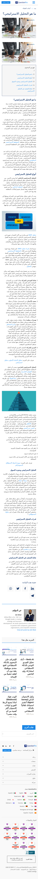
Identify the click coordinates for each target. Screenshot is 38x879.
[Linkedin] (32, 588)
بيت (35, 8)
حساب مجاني (6, 2)
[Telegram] (32, 596)
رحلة (34, 757)
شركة (33, 782)
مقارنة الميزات (31, 774)
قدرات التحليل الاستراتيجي (24, 85)
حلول (33, 778)
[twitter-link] (10, 746)
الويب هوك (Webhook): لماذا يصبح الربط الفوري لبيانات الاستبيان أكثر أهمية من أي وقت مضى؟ (10, 705)
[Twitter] (18, 588)
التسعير (33, 770)
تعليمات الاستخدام (15, 869)
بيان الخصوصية (24, 869)
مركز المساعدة (27, 750)
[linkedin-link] (6, 746)
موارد (33, 765)
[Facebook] (25, 588)
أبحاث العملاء (26, 8)
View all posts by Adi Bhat (26, 630)
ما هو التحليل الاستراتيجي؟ (25, 74)
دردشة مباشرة (17, 750)
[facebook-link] (13, 746)
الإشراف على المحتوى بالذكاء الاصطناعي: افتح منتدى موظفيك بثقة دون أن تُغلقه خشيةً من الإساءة (10, 668)
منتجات (33, 761)
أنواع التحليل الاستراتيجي (25, 78)
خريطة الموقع (33, 869)
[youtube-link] (3, 746)
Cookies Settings (31, 871)
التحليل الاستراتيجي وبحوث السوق (22, 81)
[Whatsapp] (10, 588)
